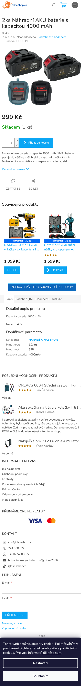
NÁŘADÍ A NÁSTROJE (43, 340)
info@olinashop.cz (19, 542)
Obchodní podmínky (15, 474)
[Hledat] (53, 5)
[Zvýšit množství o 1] (16, 140)
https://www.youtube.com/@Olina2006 (33, 560)
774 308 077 (16, 548)
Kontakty (7, 479)
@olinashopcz (17, 566)
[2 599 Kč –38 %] (62, 225)
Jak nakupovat (11, 469)
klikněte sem (51, 653)
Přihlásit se (14, 615)
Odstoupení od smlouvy (17, 494)
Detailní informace (13, 169)
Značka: (17, 41)
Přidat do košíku (38, 143)
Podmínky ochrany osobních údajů (23, 484)
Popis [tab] (9, 299)
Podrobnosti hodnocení (52, 37)
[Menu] (75, 5)
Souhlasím (40, 676)
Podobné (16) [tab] (24, 299)
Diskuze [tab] (57, 299)
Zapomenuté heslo (14, 628)
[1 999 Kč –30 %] (22, 225)
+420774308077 (18, 554)
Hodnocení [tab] (42, 299)
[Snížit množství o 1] (16, 145)
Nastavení (40, 663)
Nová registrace (12, 623)
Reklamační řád (11, 489)
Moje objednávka (12, 500)
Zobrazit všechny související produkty (42, 287)
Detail (12, 270)
